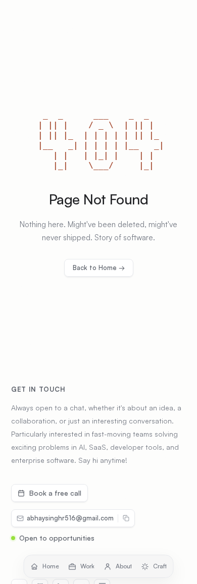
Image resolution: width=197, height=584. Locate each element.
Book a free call (55, 493)
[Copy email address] (126, 518)
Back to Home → (99, 267)
